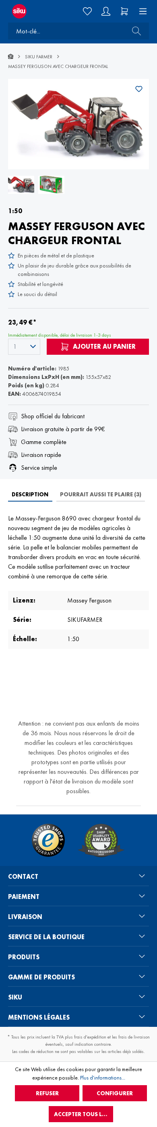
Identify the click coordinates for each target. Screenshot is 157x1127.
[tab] (30, 494)
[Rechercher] (134, 31)
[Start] (10, 56)
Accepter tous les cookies (83, 1114)
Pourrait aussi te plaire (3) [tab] (100, 494)
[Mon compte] (106, 11)
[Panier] (124, 11)
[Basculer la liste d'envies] (139, 89)
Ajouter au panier (103, 346)
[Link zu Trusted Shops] (48, 840)
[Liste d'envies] (87, 11)
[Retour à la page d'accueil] (26, 11)
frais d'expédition (90, 1037)
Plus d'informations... (102, 1077)
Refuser (47, 1093)
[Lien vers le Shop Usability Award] (101, 840)
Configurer (115, 1093)
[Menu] (140, 11)
